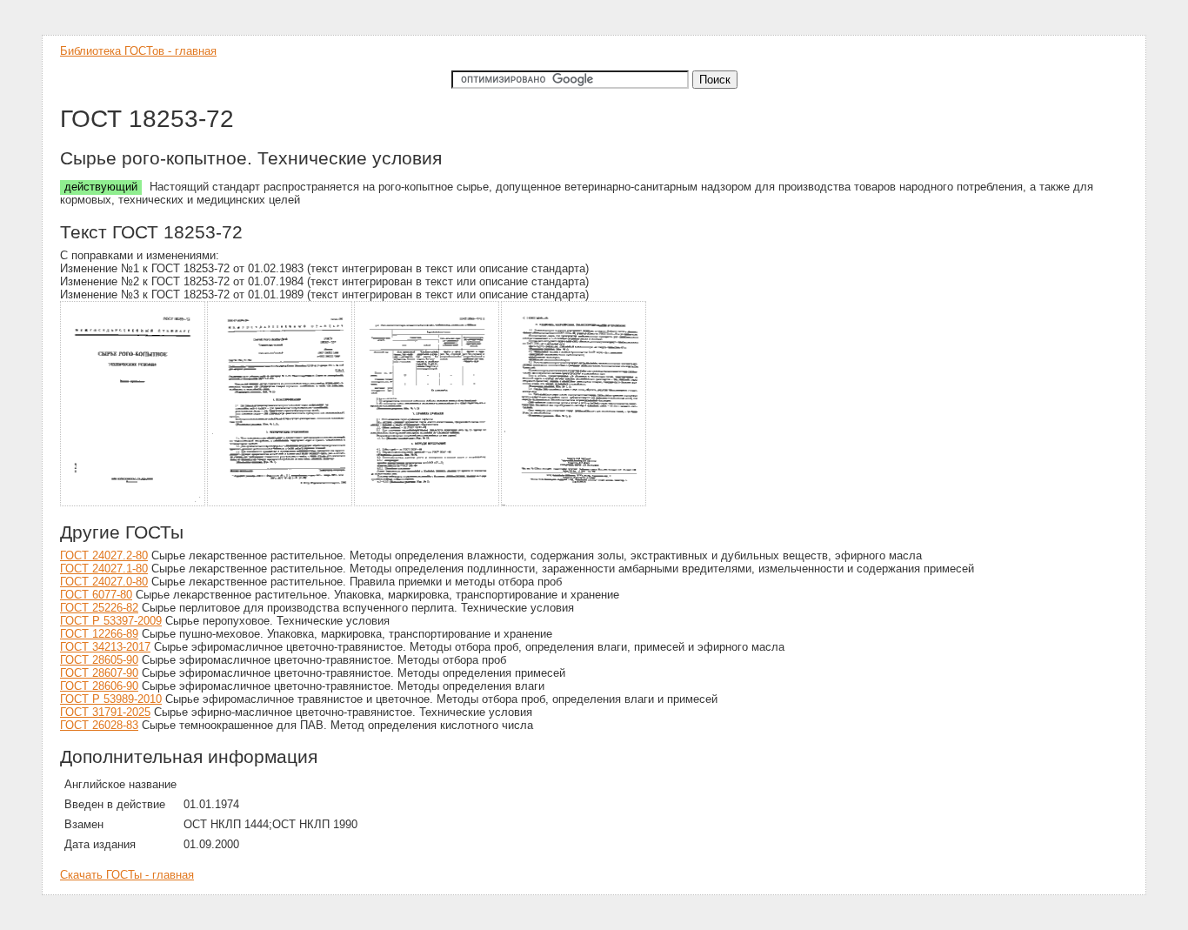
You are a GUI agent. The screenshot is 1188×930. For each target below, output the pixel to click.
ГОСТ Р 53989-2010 (111, 699)
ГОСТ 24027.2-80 (104, 555)
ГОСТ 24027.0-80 (104, 581)
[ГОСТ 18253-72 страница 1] (133, 503)
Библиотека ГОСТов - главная (138, 50)
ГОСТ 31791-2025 (105, 712)
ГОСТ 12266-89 (99, 633)
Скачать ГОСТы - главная (127, 874)
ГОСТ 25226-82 (99, 607)
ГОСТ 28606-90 (99, 685)
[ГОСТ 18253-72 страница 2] (280, 503)
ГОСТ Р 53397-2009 (111, 620)
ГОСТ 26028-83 (99, 725)
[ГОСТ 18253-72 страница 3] (427, 503)
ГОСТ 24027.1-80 (104, 568)
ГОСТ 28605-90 (99, 659)
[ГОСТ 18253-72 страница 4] (574, 503)
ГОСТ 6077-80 (96, 594)
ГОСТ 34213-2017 (105, 646)
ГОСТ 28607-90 (99, 672)
